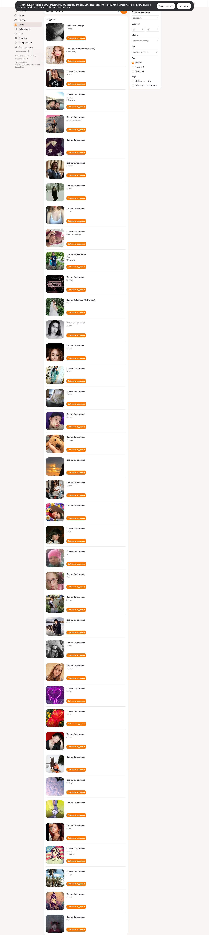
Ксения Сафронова (75, 71)
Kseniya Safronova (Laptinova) (80, 48)
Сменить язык (20, 51)
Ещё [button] (24, 59)
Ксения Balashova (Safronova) (80, 300)
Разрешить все (166, 6)
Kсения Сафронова (75, 94)
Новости (18, 59)
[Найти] (123, 11)
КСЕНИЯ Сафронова (76, 254)
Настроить (184, 6)
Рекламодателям (22, 56)
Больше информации (60, 7)
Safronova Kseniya (75, 25)
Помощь (33, 56)
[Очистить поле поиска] (118, 11)
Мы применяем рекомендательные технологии (27, 64)
